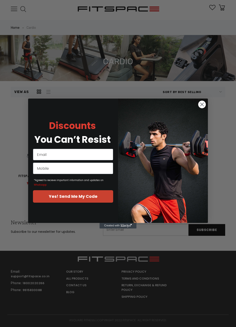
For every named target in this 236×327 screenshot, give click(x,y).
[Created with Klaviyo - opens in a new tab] (118, 225)
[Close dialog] (202, 104)
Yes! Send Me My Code (73, 196)
